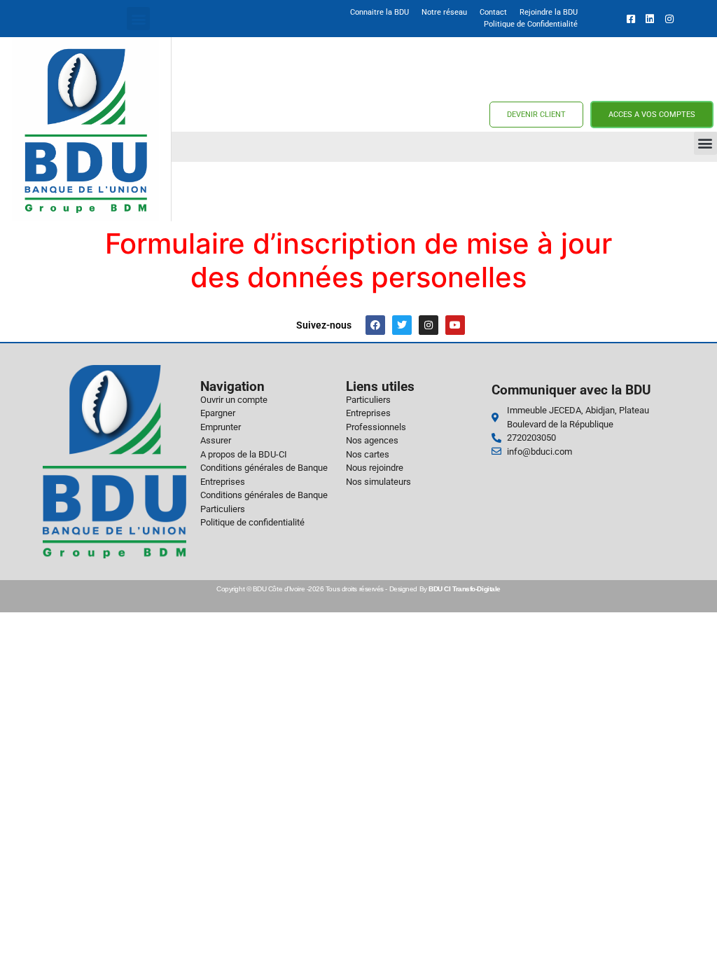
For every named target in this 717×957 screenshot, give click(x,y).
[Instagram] (428, 325)
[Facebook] (375, 325)
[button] (138, 18)
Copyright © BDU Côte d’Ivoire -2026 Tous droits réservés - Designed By (358, 589)
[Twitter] (402, 325)
